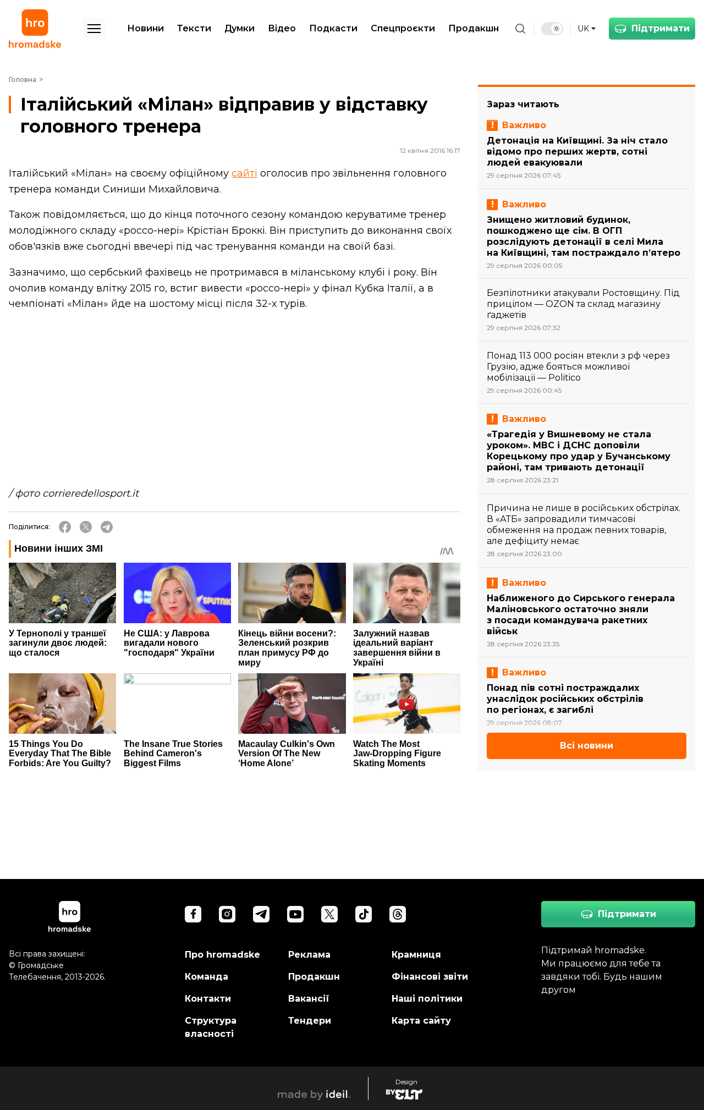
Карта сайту (421, 1020)
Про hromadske (222, 954)
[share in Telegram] (107, 527)
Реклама (309, 954)
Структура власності (211, 1027)
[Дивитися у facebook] (193, 914)
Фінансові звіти (430, 976)
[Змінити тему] (552, 28)
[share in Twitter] (86, 527)
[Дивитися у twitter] (329, 914)
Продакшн (473, 28)
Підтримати (660, 28)
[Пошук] (520, 29)
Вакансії (308, 998)
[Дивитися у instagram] (227, 914)
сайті (244, 173)
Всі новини (586, 745)
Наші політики (427, 998)
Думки (239, 28)
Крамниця (416, 954)
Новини (145, 28)
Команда (206, 976)
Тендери (309, 1020)
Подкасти (333, 28)
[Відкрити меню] (94, 29)
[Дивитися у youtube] (295, 914)
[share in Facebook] (65, 527)
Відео (282, 28)
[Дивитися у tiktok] (363, 914)
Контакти (208, 998)
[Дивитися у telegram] (261, 914)
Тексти (194, 28)
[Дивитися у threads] (397, 914)
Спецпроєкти (403, 28)
